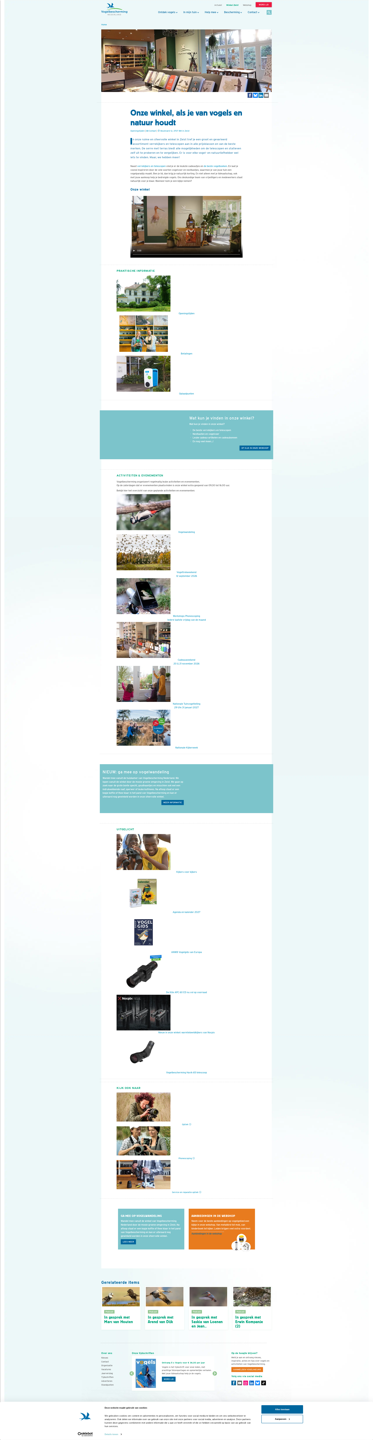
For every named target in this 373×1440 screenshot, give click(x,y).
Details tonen (111, 1434)
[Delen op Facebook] (250, 95)
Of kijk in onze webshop (255, 448)
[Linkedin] (251, 1383)
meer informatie (172, 802)
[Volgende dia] (215, 1382)
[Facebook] (233, 1383)
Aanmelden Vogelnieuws (247, 1369)
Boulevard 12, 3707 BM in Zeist (174, 131)
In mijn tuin (190, 12)
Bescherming (232, 12)
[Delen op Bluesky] (255, 95)
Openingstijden (137, 131)
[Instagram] (245, 1383)
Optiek (185, 1124)
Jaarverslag (107, 1373)
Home (104, 24)
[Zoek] (269, 12)
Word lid (169, 1379)
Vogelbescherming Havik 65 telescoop (186, 1072)
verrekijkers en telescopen (151, 166)
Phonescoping (185, 1158)
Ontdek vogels (166, 12)
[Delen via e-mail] (266, 95)
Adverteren (106, 1381)
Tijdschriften (107, 1377)
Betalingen (186, 353)
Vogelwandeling (186, 532)
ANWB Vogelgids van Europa (186, 952)
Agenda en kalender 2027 (186, 912)
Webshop (247, 5)
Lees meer (128, 1242)
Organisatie (106, 1365)
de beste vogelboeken (215, 166)
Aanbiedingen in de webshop (206, 1233)
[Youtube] (239, 1383)
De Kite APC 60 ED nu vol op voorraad (186, 992)
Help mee (210, 12)
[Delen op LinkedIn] (260, 95)
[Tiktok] (263, 1383)
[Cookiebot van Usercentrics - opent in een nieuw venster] (85, 1434)
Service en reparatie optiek (185, 1192)
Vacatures (106, 1369)
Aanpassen (280, 1419)
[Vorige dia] (131, 1382)
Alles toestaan (282, 1409)
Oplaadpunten (186, 393)
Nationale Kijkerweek (186, 747)
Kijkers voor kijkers (186, 872)
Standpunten (107, 1385)
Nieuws (104, 1358)
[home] (114, 9)
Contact (252, 12)
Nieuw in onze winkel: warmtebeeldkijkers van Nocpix (186, 1032)
